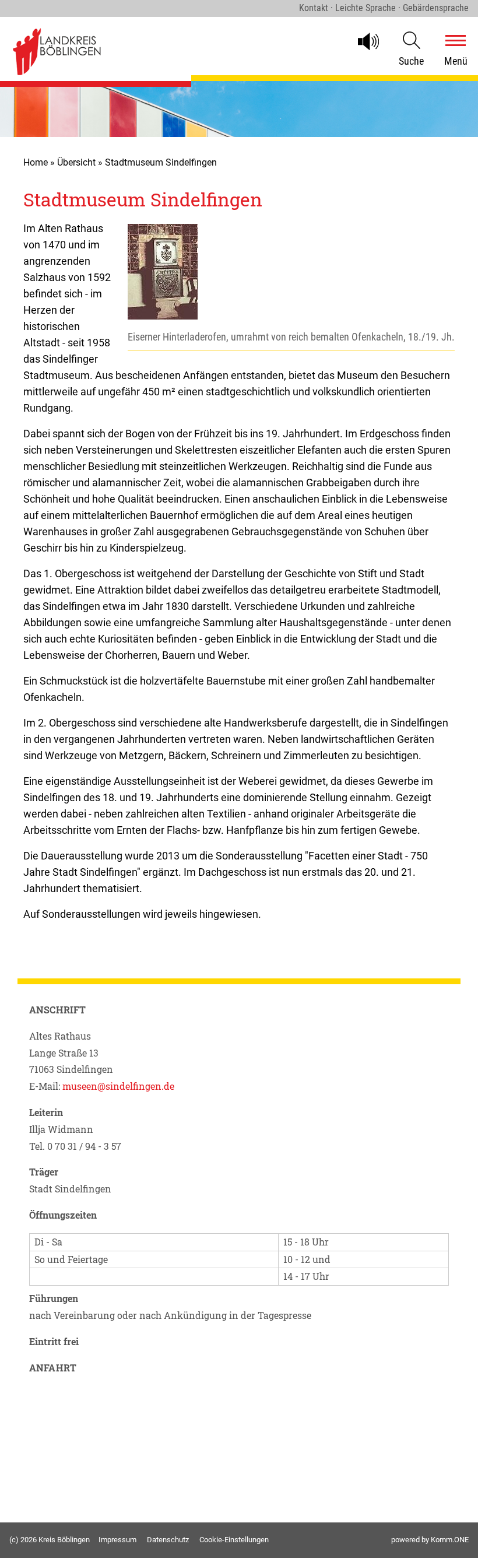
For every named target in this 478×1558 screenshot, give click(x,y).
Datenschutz (168, 1539)
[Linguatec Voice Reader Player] (373, 41)
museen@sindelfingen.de (117, 1086)
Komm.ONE (450, 1539)
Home (35, 162)
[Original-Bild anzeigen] (163, 316)
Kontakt (313, 7)
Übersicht (76, 162)
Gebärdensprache (436, 7)
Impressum (117, 1539)
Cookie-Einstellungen (234, 1539)
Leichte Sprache (365, 7)
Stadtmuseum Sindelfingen (161, 162)
